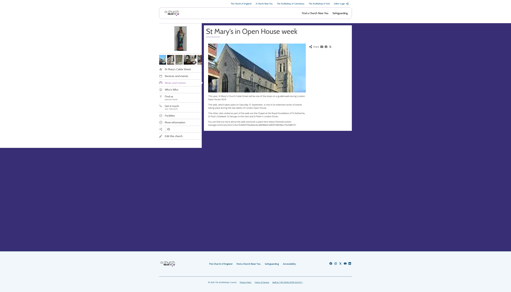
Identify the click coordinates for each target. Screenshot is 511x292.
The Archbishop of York (319, 3)
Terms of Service (262, 282)
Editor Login (339, 3)
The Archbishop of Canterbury (290, 3)
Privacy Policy (245, 282)
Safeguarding (340, 13)
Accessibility (289, 263)
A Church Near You (264, 3)
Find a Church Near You (315, 13)
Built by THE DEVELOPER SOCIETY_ (287, 282)
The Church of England (241, 3)
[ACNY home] (171, 13)
